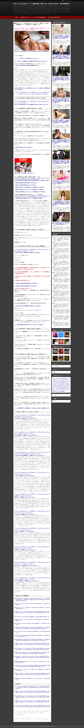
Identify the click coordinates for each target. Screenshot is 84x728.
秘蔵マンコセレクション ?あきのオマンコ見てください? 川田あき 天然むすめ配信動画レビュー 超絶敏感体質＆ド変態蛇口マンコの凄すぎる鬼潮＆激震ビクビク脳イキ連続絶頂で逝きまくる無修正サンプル (33, 612)
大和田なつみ (57, 382)
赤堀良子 (59, 391)
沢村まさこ (54, 388)
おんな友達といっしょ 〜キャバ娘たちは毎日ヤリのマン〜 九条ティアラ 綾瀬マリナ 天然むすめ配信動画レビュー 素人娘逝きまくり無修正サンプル (41, 719)
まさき (57, 378)
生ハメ (22, 712)
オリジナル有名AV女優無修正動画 (39, 17)
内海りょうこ (66, 381)
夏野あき (53, 382)
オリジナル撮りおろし (18, 711)
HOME (16, 17)
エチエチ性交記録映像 (61, 378)
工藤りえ (56, 385)
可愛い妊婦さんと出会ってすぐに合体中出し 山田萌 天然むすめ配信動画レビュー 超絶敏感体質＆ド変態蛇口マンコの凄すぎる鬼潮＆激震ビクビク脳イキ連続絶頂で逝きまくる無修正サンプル (61, 280)
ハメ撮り (27, 711)
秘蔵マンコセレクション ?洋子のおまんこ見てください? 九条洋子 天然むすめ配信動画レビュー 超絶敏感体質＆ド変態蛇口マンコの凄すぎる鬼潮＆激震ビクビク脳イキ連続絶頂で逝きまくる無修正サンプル (33, 701)
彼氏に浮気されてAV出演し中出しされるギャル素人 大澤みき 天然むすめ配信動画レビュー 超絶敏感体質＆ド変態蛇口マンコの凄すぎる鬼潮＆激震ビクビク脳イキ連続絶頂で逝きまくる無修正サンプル (61, 299)
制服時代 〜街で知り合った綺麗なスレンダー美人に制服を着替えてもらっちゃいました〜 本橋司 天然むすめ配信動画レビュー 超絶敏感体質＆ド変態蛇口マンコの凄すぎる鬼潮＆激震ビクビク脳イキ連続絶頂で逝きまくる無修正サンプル (33, 599)
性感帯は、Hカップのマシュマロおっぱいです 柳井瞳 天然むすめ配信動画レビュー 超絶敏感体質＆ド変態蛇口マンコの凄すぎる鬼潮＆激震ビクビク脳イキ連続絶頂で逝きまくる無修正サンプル (61, 324)
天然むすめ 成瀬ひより (21, 714)
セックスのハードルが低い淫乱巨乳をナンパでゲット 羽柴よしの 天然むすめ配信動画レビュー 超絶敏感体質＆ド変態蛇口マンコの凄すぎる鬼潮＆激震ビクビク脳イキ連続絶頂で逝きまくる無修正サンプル (61, 263)
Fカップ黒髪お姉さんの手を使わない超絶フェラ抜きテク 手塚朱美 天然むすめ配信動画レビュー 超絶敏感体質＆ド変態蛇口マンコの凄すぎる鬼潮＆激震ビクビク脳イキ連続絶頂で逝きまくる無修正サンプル (61, 287)
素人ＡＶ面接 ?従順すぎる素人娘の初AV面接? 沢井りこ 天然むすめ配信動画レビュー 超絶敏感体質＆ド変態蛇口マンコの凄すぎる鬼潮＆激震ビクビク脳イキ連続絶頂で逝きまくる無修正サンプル (61, 312)
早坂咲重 (61, 385)
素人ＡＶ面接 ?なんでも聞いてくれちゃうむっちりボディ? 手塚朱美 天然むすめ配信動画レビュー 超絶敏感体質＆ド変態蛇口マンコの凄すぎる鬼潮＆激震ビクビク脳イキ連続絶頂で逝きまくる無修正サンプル (61, 274)
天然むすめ (33, 711)
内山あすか (62, 381)
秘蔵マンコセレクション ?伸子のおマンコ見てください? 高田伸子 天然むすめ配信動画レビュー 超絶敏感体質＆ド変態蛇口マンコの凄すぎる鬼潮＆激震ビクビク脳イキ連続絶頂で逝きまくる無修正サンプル (33, 644)
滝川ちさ (60, 388)
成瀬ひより (37, 711)
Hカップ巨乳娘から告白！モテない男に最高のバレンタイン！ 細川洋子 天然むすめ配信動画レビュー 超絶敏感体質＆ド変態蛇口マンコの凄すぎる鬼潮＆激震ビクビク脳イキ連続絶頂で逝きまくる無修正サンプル (33, 697)
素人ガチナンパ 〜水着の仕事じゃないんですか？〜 (32, 712)
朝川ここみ (64, 385)
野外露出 (41, 712)
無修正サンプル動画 (18, 712)
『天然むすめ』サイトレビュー (26, 17)
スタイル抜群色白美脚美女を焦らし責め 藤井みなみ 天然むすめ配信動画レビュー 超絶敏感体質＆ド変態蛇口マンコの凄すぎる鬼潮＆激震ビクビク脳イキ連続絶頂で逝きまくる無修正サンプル (61, 318)
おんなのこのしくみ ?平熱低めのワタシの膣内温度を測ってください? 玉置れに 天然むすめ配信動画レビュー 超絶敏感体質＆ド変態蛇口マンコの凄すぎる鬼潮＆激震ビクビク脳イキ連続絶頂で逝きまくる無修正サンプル (33, 687)
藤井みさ (56, 391)
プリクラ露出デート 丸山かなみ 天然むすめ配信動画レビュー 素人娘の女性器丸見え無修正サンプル (32, 616)
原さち (69, 381)
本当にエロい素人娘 (43, 711)
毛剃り (48, 711)
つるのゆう (54, 378)
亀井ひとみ (58, 381)
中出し (30, 711)
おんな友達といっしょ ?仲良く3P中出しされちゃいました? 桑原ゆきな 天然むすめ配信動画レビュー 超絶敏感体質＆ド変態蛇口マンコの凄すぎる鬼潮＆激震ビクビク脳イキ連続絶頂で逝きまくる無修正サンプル (33, 657)
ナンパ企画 (23, 711)
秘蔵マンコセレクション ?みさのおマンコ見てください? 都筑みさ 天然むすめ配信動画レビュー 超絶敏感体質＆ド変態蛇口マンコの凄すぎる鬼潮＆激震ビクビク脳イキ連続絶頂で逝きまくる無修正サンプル (33, 692)
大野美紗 (60, 382)
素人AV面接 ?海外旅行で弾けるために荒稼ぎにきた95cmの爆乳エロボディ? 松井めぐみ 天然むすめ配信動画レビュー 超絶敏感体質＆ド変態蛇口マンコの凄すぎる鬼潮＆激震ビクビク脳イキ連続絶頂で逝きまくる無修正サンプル (61, 293)
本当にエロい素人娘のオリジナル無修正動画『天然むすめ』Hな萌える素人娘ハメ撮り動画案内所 (41, 3)
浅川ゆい (57, 388)
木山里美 (67, 385)
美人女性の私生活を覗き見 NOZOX (54, 17)
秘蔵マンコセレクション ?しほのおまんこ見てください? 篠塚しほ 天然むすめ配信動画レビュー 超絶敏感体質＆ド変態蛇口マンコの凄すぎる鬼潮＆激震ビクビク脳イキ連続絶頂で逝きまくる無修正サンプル (33, 674)
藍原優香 (53, 391)
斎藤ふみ (58, 385)
